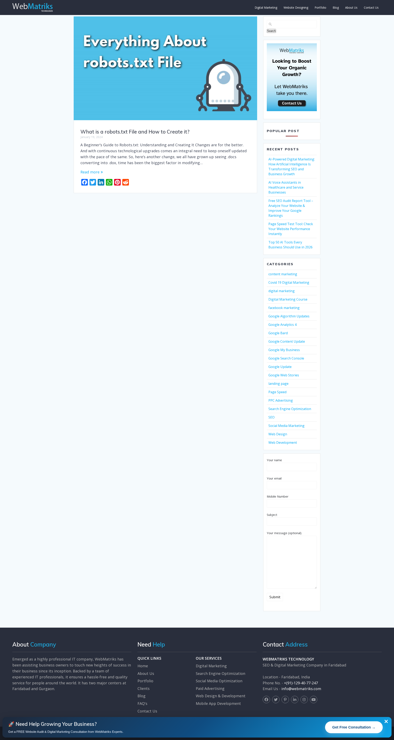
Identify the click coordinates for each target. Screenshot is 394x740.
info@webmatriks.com (301, 688)
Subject (272, 515)
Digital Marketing (266, 7)
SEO (271, 417)
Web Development (282, 442)
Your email (274, 478)
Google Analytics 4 (282, 324)
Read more (90, 171)
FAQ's (142, 703)
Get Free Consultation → (354, 727)
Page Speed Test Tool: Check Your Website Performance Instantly (290, 229)
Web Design (277, 434)
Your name (274, 460)
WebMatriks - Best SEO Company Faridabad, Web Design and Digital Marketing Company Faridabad (32, 7)
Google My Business (284, 350)
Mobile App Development (218, 703)
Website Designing (296, 7)
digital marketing (281, 291)
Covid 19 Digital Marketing (288, 282)
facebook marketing (284, 307)
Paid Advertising (210, 688)
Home (142, 665)
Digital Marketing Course (287, 299)
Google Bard (278, 333)
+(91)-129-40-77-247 (301, 682)
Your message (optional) (284, 533)
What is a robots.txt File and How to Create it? (134, 132)
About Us (351, 7)
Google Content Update (286, 341)
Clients (143, 688)
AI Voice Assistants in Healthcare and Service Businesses (286, 187)
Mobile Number (278, 496)
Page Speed (277, 392)
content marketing (282, 274)
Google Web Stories (283, 375)
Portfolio (320, 7)
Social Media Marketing (286, 425)
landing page (278, 383)
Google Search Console (286, 358)
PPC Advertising (280, 400)
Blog (336, 7)
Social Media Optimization (219, 680)
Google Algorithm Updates (288, 316)
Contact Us (371, 7)
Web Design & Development (220, 695)
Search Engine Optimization (289, 409)
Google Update (280, 366)
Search (271, 30)
